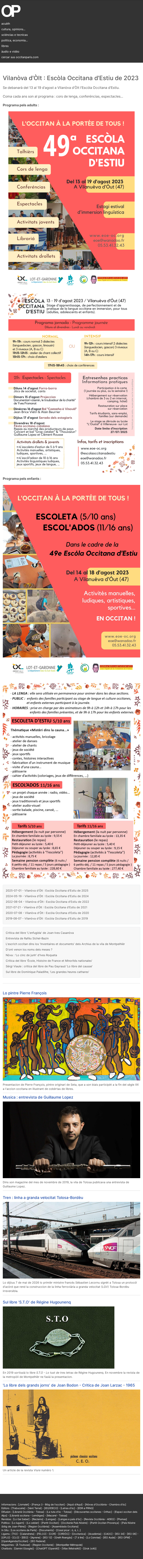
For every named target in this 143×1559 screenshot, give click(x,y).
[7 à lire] (79, 1537)
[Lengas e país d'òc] (69, 1519)
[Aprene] (35, 1537)
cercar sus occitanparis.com (20, 57)
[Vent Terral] (35, 1508)
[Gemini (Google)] (24, 1548)
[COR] (52, 1533)
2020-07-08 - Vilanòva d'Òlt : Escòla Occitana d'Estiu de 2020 (47, 913)
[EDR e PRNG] (85, 1508)
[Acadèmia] (94, 1533)
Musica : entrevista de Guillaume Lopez (38, 1097)
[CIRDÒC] (63, 1533)
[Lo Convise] (93, 1537)
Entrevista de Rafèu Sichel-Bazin (27, 938)
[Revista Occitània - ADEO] (99, 1519)
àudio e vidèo (10, 51)
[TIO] (15, 1533)
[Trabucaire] (18, 1508)
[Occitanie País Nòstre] (74, 1522)
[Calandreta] (27, 1533)
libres (5, 46)
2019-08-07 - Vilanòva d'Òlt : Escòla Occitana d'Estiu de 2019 (47, 918)
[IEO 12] (47, 1537)
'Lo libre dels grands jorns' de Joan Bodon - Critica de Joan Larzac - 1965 (69, 1385)
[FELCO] (41, 1533)
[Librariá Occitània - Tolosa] (28, 1511)
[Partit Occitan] (50, 1522)
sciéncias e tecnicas (14, 34)
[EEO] (25, 1537)
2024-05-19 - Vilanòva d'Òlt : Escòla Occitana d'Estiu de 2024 (47, 896)
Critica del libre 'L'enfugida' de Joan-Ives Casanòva (40, 932)
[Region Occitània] (38, 1526)
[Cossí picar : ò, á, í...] (68, 1530)
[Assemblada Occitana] (65, 1526)
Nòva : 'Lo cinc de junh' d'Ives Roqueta (31, 955)
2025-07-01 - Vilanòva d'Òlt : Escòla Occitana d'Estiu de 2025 (47, 890)
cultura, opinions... (13, 29)
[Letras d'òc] (68, 1508)
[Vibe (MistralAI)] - (72, 1548)
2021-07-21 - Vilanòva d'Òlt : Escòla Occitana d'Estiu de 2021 (46, 907)
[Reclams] (37, 1519)
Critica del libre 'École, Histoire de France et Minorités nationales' (49, 960)
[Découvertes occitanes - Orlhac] (93, 1511)
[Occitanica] (79, 1533)
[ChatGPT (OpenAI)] (47, 1548)
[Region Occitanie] (43, 1544)
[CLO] (15, 1537)
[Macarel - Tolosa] (57, 1515)
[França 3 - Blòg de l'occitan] (48, 1504)
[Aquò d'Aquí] (74, 1504)
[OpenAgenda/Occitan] (14, 1541)
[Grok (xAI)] (89, 1548)
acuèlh (5, 23)
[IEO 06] (132, 1533)
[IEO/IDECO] (51, 1508)
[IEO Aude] (109, 1537)
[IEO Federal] (38, 1541)
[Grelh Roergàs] (63, 1537)
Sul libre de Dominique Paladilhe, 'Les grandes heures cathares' (47, 972)
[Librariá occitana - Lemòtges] (27, 1515)
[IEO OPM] (124, 1537)
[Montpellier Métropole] (69, 1544)
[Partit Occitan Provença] (104, 1522)
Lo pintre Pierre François (25, 993)
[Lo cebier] (33, 1522)
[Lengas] (51, 1519)
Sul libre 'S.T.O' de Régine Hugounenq (37, 1302)
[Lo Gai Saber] (21, 1519)
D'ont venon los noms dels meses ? (29, 949)
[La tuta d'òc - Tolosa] (59, 1511)
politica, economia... (14, 40)
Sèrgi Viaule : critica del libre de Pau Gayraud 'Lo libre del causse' (49, 966)
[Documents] (46, 1530)
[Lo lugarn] (18, 1522)
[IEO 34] (120, 1533)
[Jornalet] (23, 1504)
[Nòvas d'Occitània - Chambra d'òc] (105, 1504)
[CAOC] (108, 1533)
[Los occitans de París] (24, 1530)
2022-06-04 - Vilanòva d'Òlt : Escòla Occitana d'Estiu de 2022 (47, 901)
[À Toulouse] (23, 1544)
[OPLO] (5, 1537)
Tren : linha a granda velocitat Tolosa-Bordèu (43, 1197)
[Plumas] (122, 1519)
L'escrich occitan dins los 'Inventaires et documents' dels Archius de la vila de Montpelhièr (65, 944)
